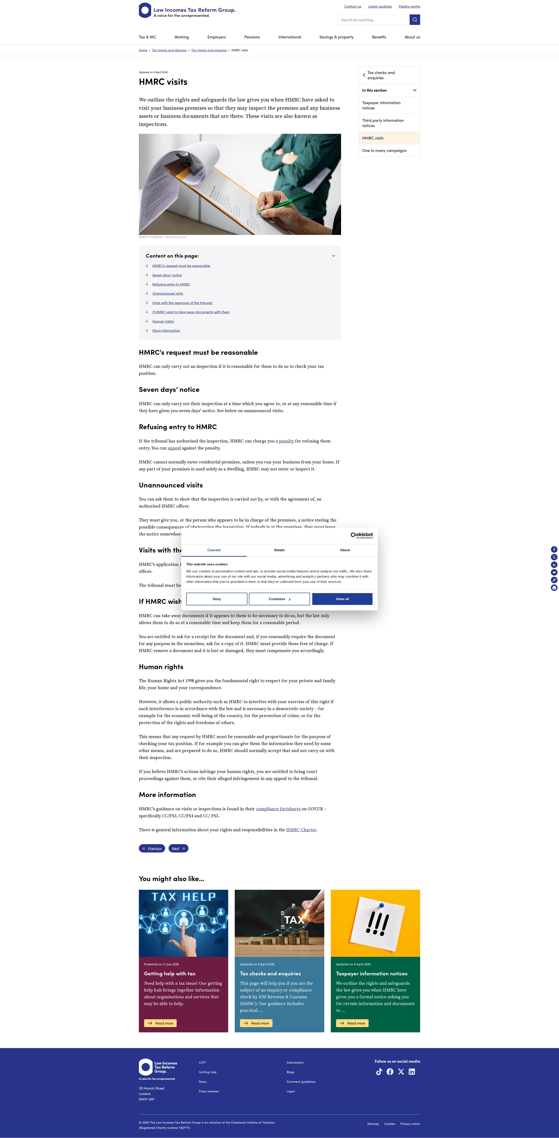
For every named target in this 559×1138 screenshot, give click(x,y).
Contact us (352, 6)
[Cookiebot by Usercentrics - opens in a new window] (354, 535)
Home (143, 50)
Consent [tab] (214, 550)
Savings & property (336, 37)
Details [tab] (279, 550)
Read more (164, 1023)
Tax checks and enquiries (209, 50)
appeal (174, 448)
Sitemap (373, 1124)
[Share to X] (554, 557)
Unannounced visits (167, 293)
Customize (277, 599)
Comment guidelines (301, 1081)
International (289, 37)
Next (175, 848)
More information (166, 330)
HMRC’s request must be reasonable (181, 265)
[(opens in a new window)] (379, 1073)
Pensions (252, 37)
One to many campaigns (384, 150)
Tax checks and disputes (169, 50)
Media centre (409, 6)
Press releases (209, 1091)
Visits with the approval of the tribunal (182, 302)
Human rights (163, 321)
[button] (554, 580)
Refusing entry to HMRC (171, 284)
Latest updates (380, 6)
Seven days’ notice (167, 275)
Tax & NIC (147, 37)
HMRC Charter (301, 830)
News (203, 1081)
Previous (155, 848)
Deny (217, 599)
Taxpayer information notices (381, 105)
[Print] (554, 587)
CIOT (202, 1062)
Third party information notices (383, 123)
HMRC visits (372, 138)
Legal (291, 1091)
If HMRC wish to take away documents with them (191, 312)
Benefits (379, 37)
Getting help (208, 1072)
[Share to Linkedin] (554, 564)
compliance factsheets (278, 809)
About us (412, 37)
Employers (216, 37)
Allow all (342, 599)
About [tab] (345, 550)
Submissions (295, 1062)
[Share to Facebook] (554, 549)
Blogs (290, 1072)
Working (181, 37)
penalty (286, 441)
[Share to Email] (554, 572)
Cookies (389, 1124)
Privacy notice (410, 1124)
